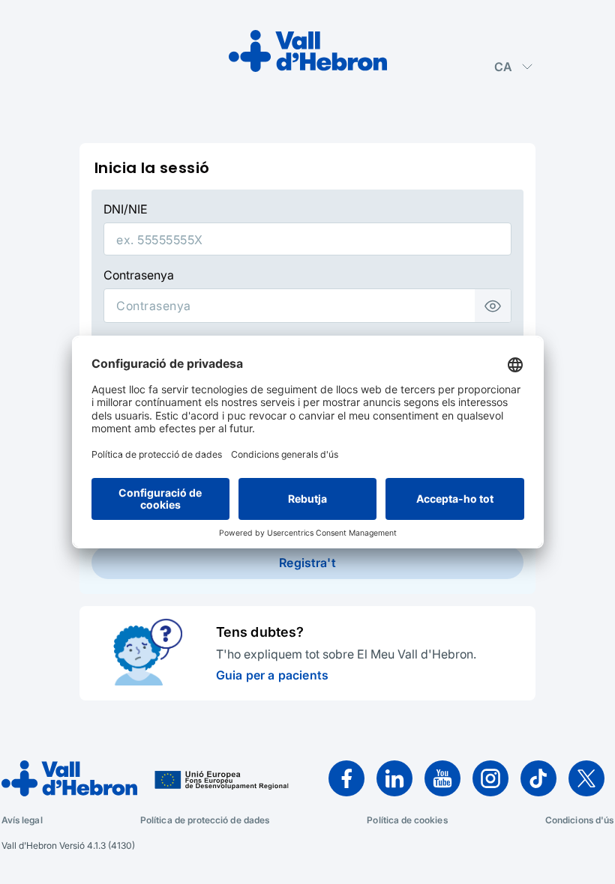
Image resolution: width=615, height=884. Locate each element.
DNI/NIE (126, 209)
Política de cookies (407, 820)
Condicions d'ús (579, 820)
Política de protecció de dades (204, 820)
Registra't (307, 562)
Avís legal (22, 820)
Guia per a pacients (272, 674)
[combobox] (514, 67)
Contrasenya (139, 274)
